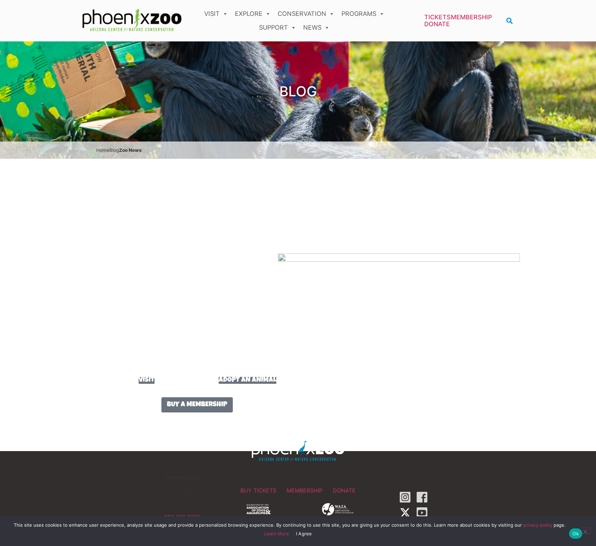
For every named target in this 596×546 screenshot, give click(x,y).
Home (102, 150)
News (312, 27)
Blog (114, 150)
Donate (437, 24)
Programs (358, 13)
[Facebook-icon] (422, 497)
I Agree (304, 533)
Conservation (302, 13)
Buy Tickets (258, 490)
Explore (248, 13)
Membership (471, 17)
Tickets (437, 17)
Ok (576, 533)
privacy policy (537, 525)
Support (273, 27)
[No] (585, 531)
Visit (212, 13)
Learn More (276, 533)
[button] (509, 21)
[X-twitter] (405, 512)
